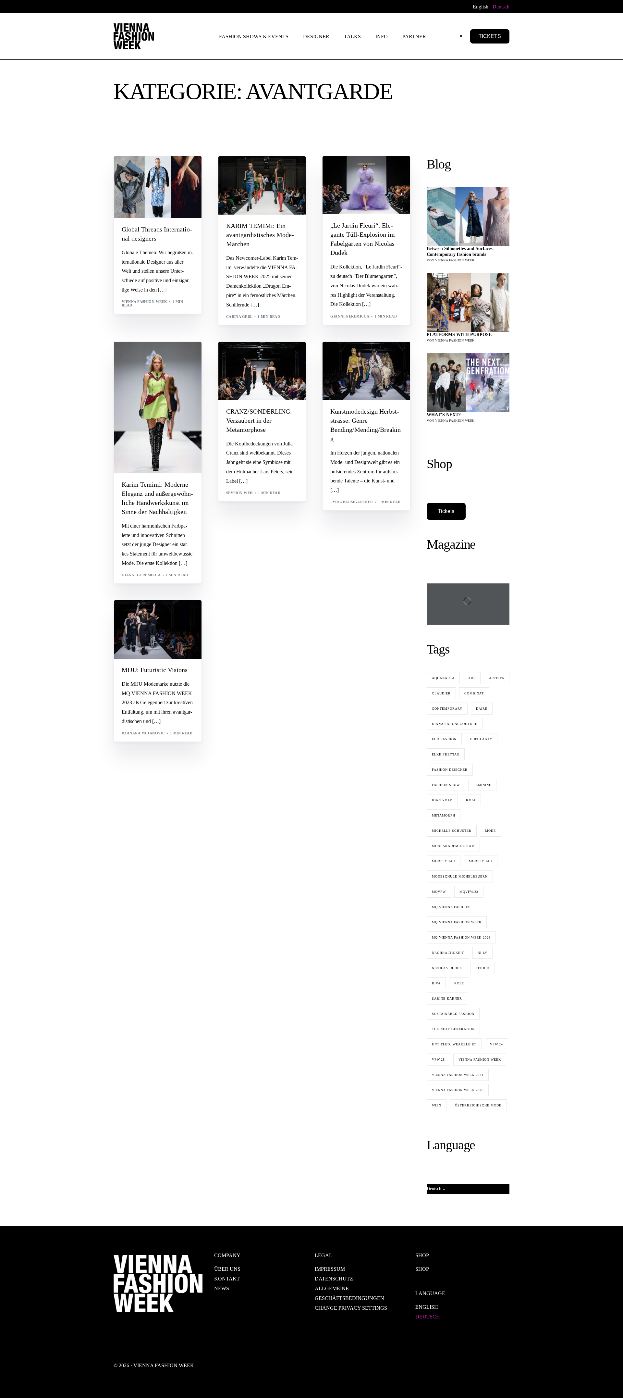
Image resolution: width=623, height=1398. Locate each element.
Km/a (471, 800)
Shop (422, 1269)
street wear (137, 633)
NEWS (221, 1288)
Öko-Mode (344, 179)
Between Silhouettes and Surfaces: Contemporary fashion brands (460, 251)
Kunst (130, 175)
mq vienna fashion (451, 907)
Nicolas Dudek (447, 968)
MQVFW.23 (468, 891)
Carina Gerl (239, 316)
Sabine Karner (447, 998)
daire (481, 708)
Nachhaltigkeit (448, 953)
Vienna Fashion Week (144, 302)
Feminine (482, 785)
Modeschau (443, 861)
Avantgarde (137, 170)
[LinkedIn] (157, 6)
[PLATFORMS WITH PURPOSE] (468, 302)
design (395, 175)
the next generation (453, 1029)
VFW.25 (438, 1059)
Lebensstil (135, 624)
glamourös (363, 189)
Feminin (341, 189)
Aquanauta (443, 678)
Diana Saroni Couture (454, 724)
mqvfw (340, 194)
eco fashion (444, 739)
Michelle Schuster (451, 830)
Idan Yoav (442, 800)
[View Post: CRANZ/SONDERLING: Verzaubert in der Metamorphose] (262, 371)
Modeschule (374, 365)
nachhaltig (241, 175)
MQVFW (439, 891)
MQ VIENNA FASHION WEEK (457, 922)
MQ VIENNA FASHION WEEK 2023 (461, 937)
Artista (496, 678)
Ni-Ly (482, 953)
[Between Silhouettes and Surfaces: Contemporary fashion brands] (468, 216)
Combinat (474, 693)
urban (339, 370)
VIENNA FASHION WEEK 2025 (457, 1090)
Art (471, 678)
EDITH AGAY (481, 739)
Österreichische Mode (478, 1105)
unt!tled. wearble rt (454, 1044)
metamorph (443, 815)
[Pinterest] (167, 6)
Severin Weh (239, 493)
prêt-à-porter (139, 375)
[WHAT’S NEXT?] (468, 382)
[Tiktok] (178, 6)
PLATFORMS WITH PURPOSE (459, 334)
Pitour (482, 968)
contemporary (168, 170)
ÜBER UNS (227, 1269)
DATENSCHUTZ (334, 1278)
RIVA (436, 983)
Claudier (441, 693)
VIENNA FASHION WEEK (479, 1059)
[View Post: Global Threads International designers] (158, 187)
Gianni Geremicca (349, 316)
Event (263, 170)
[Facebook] (117, 6)
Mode (362, 179)
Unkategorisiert (276, 365)
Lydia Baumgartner (351, 502)
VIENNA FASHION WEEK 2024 (457, 1075)
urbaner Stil (182, 633)
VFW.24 (496, 1044)
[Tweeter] (126, 6)
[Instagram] (146, 6)
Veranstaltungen (352, 184)
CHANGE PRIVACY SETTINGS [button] (351, 1308)
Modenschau (392, 189)
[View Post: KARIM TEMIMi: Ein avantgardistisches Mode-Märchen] (262, 185)
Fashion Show (286, 170)
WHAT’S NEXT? (444, 414)
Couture (377, 175)
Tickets (446, 511)
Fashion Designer (450, 769)
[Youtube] (136, 6)
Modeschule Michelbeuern (460, 876)
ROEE (459, 983)
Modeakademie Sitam (453, 846)
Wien (436, 1105)
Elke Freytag (445, 754)
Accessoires (137, 614)
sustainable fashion (453, 1014)
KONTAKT (227, 1278)
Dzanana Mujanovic (143, 733)
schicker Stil (376, 170)
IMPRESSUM (330, 1269)
